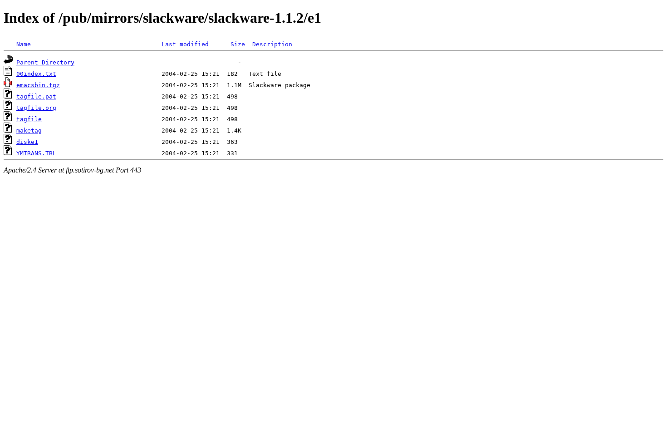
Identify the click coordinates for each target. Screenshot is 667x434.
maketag (29, 130)
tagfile (29, 119)
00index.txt (36, 73)
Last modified (185, 44)
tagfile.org (36, 107)
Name (23, 44)
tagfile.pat (36, 96)
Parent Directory (45, 62)
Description (272, 44)
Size (238, 44)
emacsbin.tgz (38, 85)
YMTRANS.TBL (36, 153)
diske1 (27, 141)
